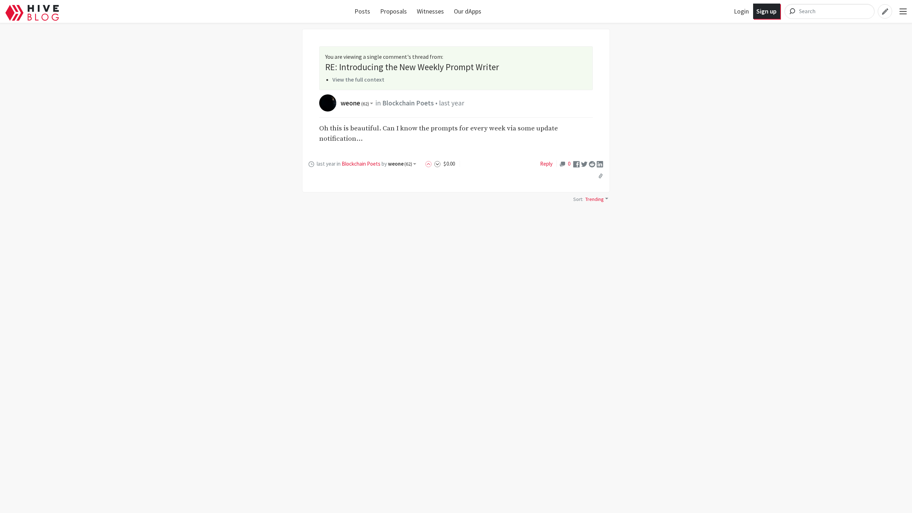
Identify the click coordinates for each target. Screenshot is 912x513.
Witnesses (430, 11)
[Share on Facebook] (576, 163)
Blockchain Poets (408, 103)
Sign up (766, 11)
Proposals (393, 11)
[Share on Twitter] (584, 163)
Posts (362, 11)
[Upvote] (429, 163)
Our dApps (467, 11)
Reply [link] (546, 163)
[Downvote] (437, 163)
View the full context (358, 79)
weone (355, 103)
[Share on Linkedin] (600, 163)
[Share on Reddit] (592, 163)
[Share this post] (600, 175)
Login (741, 11)
